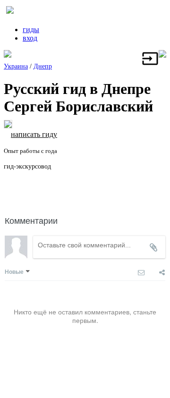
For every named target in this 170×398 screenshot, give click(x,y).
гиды (31, 29)
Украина (16, 66)
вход (30, 38)
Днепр (43, 66)
